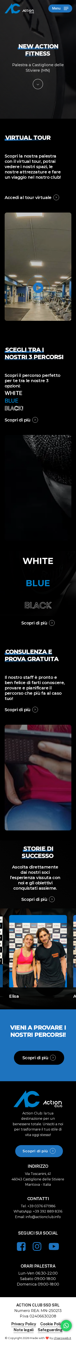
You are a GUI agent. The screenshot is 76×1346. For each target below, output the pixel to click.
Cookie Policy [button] (52, 1324)
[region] (38, 957)
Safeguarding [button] (50, 1330)
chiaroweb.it (62, 1338)
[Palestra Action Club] (38, 1107)
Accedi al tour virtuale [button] (28, 197)
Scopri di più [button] (17, 420)
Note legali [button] (24, 1330)
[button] (60, 8)
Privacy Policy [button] (23, 1324)
